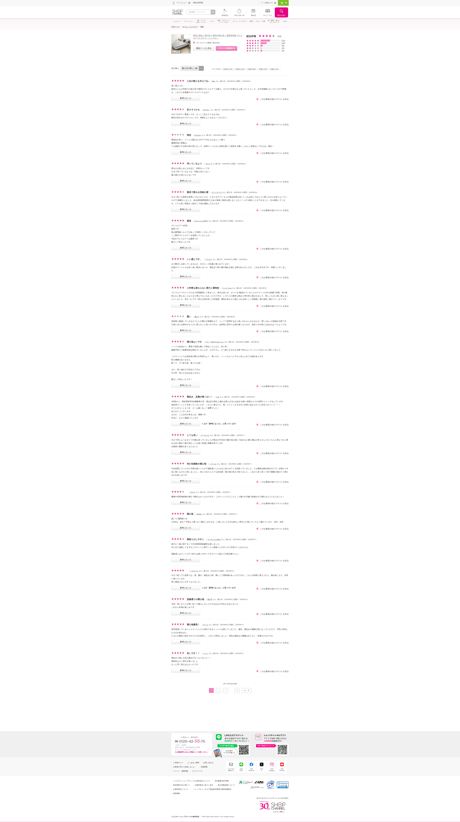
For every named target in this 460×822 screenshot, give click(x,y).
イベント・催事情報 (180, 771)
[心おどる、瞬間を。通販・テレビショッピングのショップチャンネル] (177, 12)
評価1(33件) (274, 69)
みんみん (198, 135)
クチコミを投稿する (226, 48)
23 (237, 690)
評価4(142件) (240, 69)
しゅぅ (205, 653)
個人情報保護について (226, 785)
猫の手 (210, 599)
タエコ (207, 164)
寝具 (202, 27)
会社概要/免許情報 (222, 781)
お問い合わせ (208, 763)
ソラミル (213, 464)
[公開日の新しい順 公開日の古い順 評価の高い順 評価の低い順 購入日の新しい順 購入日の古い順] (192, 68)
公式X (261, 769)
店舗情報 (204, 767)
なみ (217, 397)
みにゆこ (206, 110)
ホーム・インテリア (190, 27)
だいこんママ (217, 192)
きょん (205, 625)
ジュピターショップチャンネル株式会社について (191, 781)
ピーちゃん (205, 435)
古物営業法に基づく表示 (204, 785)
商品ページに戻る (204, 48)
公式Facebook (251, 769)
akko (213, 81)
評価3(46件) (251, 69)
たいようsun (227, 288)
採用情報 (176, 793)
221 (283, 40)
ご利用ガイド (178, 763)
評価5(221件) (228, 69)
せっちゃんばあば (214, 539)
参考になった (185, 98)
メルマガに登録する (231, 769)
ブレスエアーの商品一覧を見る (208, 43)
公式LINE (241, 769)
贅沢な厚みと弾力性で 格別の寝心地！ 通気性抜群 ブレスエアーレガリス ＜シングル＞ (217, 36)
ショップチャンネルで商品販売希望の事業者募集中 (212, 789)
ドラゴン (208, 259)
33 (283, 50)
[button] (283, 784)
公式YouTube (282, 769)
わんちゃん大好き (201, 221)
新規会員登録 (198, 3)
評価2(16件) (263, 69)
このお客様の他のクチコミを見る (274, 99)
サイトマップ (197, 771)
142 (283, 43)
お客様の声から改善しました (184, 767)
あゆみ (199, 514)
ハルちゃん (194, 571)
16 (283, 48)
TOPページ (175, 27)
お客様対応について (180, 789)
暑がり (197, 317)
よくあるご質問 (193, 763)
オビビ (192, 492)
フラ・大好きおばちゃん (214, 342)
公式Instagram (272, 769)
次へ (245, 690)
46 (283, 45)
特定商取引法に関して (181, 785)
